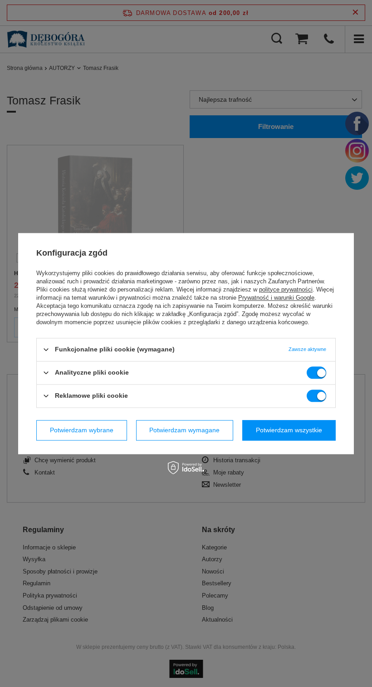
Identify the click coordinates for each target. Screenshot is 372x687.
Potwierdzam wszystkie (289, 430)
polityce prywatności (286, 289)
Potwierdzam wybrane (81, 430)
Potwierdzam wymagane (184, 430)
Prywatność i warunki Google (276, 297)
